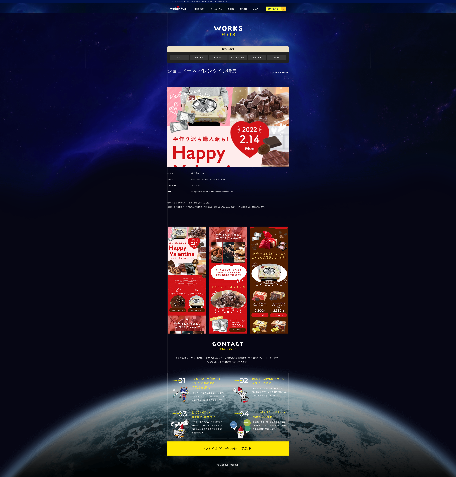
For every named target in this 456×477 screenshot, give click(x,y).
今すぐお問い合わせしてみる (228, 448)
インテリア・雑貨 (237, 57)
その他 (276, 57)
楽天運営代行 (199, 9)
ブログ (255, 9)
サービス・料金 (216, 9)
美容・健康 (257, 57)
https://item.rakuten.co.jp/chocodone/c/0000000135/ (213, 192)
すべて (179, 57)
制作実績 (243, 9)
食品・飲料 (199, 57)
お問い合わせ (273, 9)
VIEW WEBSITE (281, 73)
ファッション (218, 57)
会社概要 (231, 9)
